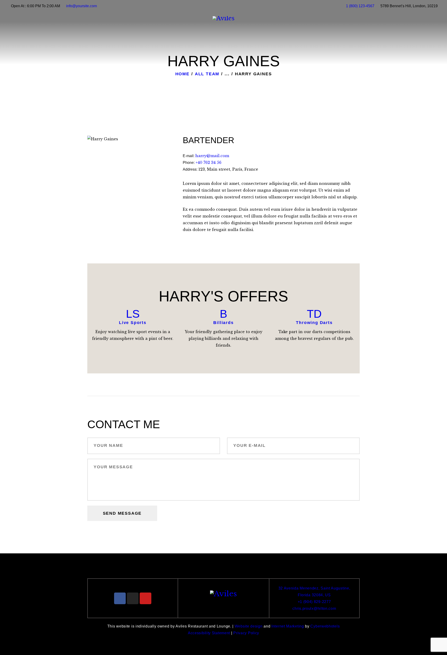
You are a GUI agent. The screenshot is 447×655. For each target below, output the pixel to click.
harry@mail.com (212, 155)
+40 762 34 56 (208, 162)
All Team (207, 74)
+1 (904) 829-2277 (314, 602)
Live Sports (132, 322)
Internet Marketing (287, 626)
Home (182, 74)
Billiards (223, 322)
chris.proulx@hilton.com (314, 608)
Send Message (122, 513)
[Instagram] (133, 598)
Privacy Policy (246, 633)
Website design (249, 626)
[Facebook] (120, 598)
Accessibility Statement (209, 633)
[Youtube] (145, 598)
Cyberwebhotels (325, 626)
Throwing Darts (314, 322)
